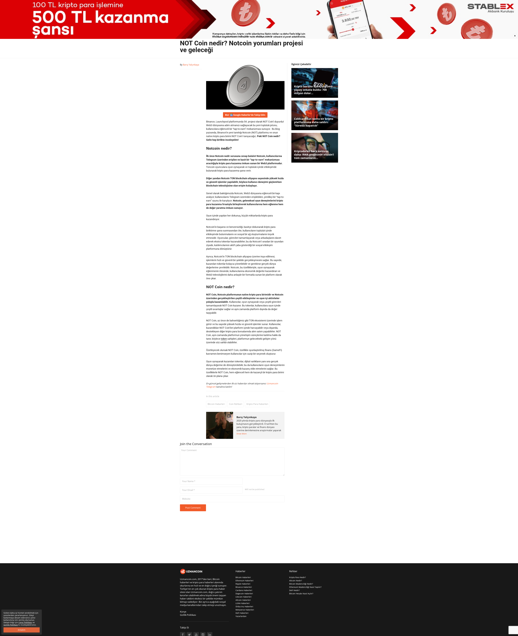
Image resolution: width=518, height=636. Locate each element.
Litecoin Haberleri (244, 596)
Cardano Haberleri (244, 590)
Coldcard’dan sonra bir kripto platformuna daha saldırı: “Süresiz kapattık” (313, 122)
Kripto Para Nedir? (297, 577)
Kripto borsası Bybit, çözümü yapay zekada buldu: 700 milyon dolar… (313, 90)
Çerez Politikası (25, 622)
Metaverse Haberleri (245, 609)
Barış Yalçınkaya (246, 417)
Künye (183, 611)
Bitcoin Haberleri (216, 404)
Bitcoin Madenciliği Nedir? (301, 584)
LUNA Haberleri (243, 603)
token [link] (224, 338)
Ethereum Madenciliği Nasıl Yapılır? (305, 587)
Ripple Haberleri (243, 584)
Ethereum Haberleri (244, 580)
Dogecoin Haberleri (244, 593)
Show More (241, 433)
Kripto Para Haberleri (257, 404)
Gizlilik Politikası (188, 614)
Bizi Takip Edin (245, 114)
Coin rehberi (235, 404)
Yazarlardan (241, 616)
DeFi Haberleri (242, 613)
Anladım (21, 630)
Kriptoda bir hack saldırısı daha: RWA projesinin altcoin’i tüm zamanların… (314, 154)
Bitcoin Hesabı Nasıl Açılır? (301, 593)
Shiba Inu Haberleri (244, 606)
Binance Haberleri (244, 587)
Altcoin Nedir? (295, 580)
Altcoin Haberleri (243, 600)
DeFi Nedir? (294, 590)
